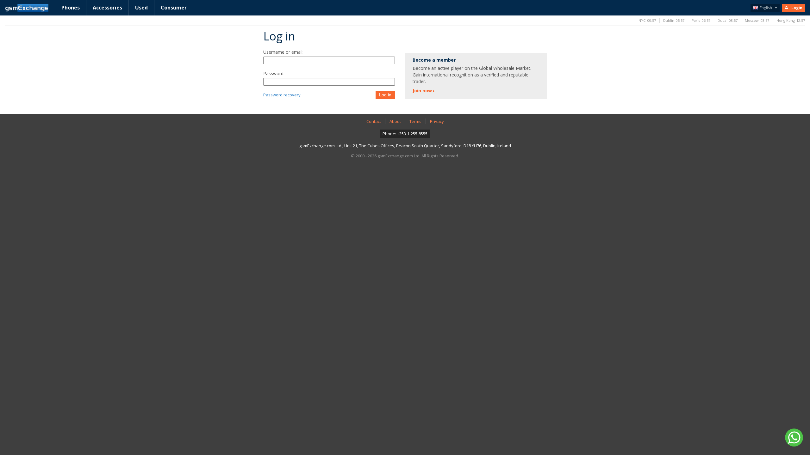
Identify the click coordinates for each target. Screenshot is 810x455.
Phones (70, 7)
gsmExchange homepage (26, 8)
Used (141, 7)
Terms (415, 121)
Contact (373, 121)
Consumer (174, 7)
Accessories (107, 7)
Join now (422, 91)
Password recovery (282, 95)
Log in (385, 94)
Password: (273, 73)
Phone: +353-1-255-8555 (405, 133)
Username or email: (283, 52)
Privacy (437, 121)
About (395, 121)
